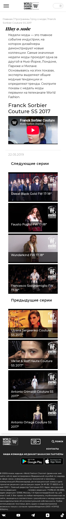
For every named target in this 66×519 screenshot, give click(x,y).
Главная (7, 19)
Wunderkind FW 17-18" (27, 255)
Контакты (52, 449)
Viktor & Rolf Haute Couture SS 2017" (31, 363)
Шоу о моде (38, 19)
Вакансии (43, 454)
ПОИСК (58, 441)
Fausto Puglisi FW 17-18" (29, 224)
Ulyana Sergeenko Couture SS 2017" (31, 333)
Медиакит (30, 454)
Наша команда (13, 454)
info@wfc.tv (22, 490)
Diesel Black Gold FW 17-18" (31, 194)
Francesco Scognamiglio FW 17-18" (32, 288)
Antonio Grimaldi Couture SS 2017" (32, 394)
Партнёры (57, 454)
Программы (21, 19)
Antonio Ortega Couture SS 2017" (31, 425)
